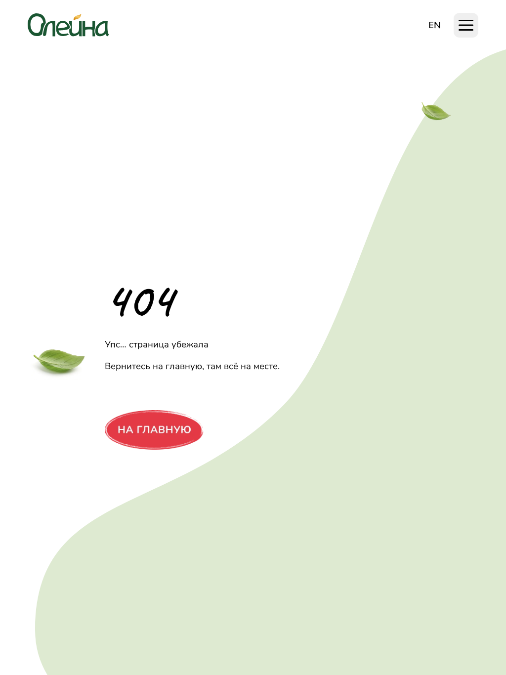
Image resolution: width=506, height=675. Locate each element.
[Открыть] (466, 25)
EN (434, 25)
